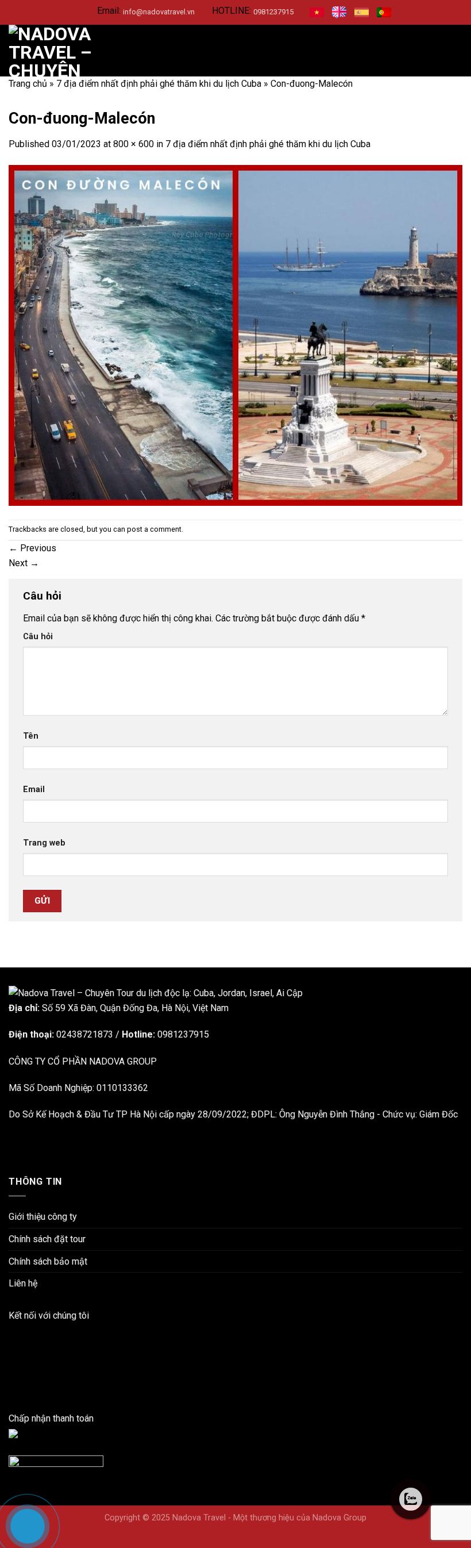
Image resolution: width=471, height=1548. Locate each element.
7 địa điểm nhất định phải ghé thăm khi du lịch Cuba (158, 83)
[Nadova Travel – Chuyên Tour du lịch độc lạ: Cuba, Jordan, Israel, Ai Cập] (156, 992)
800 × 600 (133, 144)
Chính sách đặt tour (47, 1239)
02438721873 (84, 1034)
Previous (32, 548)
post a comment (154, 529)
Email (34, 789)
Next (24, 563)
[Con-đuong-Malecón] (235, 334)
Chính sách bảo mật (48, 1261)
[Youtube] (12, 1374)
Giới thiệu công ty (43, 1216)
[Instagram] (12, 1359)
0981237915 (273, 11)
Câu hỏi (38, 637)
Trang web (44, 843)
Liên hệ (23, 1283)
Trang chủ (28, 83)
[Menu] (455, 50)
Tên (30, 736)
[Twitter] (12, 1389)
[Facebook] (12, 1329)
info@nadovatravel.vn (159, 11)
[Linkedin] (12, 1344)
